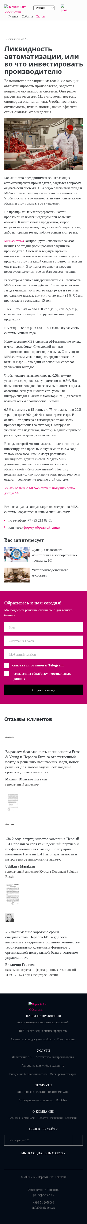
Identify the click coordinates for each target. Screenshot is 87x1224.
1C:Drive (61, 1100)
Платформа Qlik (58, 1091)
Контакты (71, 1118)
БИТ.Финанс (25, 1091)
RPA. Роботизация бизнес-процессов (43, 1030)
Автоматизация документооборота (33, 1039)
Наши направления (43, 1016)
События (14, 1118)
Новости (42, 1118)
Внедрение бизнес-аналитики (28, 1074)
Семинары (28, 1118)
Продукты (44, 1085)
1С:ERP (41, 1091)
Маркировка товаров (63, 1074)
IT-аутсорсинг (66, 1039)
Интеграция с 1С (22, 1057)
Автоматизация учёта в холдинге (43, 1065)
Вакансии (56, 1118)
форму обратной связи (42, 527)
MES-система (14, 241)
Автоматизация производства (55, 1057)
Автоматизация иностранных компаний (43, 1022)
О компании (44, 1111)
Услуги (43, 1050)
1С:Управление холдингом (36, 1100)
